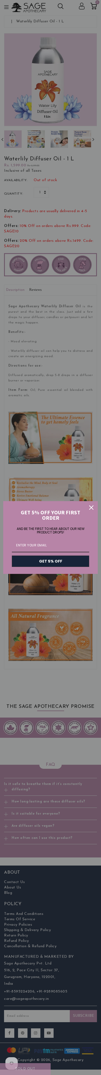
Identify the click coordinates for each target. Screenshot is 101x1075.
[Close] (91, 507)
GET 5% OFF (50, 561)
